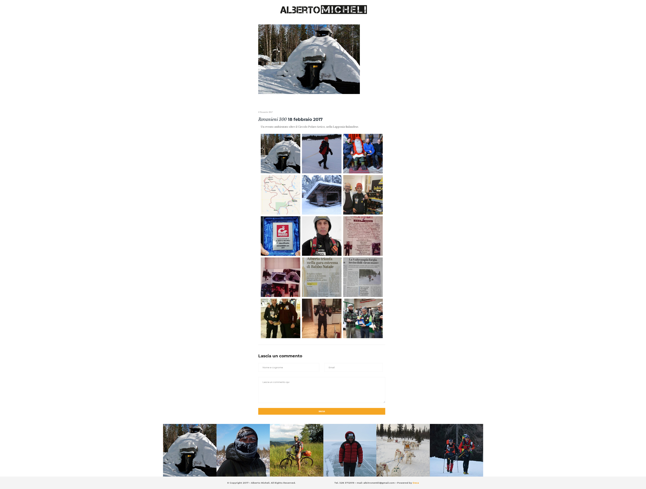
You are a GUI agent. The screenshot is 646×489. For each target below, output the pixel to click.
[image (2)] (280, 195)
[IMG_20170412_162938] (280, 318)
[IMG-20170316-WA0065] (280, 236)
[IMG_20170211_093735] (322, 236)
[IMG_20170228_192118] (363, 236)
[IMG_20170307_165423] (363, 277)
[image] (280, 153)
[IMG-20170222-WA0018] (322, 318)
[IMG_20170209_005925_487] (363, 195)
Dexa (415, 482)
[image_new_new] (322, 195)
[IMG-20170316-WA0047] (363, 318)
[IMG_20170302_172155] (322, 277)
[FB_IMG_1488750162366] (363, 153)
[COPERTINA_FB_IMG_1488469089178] (322, 153)
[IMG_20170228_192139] (280, 277)
